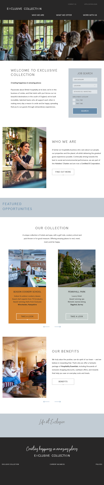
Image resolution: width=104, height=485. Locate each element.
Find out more (63, 172)
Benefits (63, 382)
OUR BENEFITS (65, 351)
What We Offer (64, 15)
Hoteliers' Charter (62, 164)
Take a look (27, 317)
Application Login (90, 4)
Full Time (79, 100)
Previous (45, 326)
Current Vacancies (57, 464)
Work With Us (90, 15)
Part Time (79, 103)
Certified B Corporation (90, 164)
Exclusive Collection (10, 464)
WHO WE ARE (64, 142)
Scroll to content (52, 57)
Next (59, 326)
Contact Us (72, 4)
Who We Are (38, 15)
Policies (99, 464)
